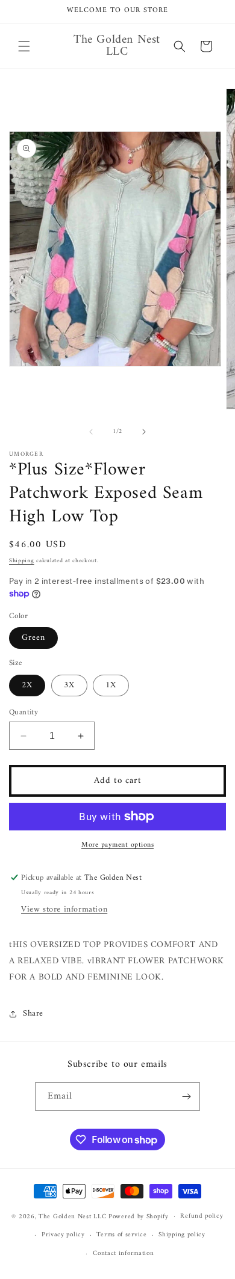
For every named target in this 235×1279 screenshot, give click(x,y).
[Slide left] (91, 432)
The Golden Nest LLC (72, 1216)
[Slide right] (144, 432)
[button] (24, 46)
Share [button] (33, 1013)
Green (33, 637)
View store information (64, 909)
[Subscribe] (186, 1096)
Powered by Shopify (138, 1216)
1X (110, 685)
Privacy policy (63, 1235)
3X (69, 685)
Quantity (23, 713)
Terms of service (121, 1235)
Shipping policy (181, 1235)
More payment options (117, 845)
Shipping (21, 561)
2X (27, 685)
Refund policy (201, 1216)
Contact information (123, 1253)
